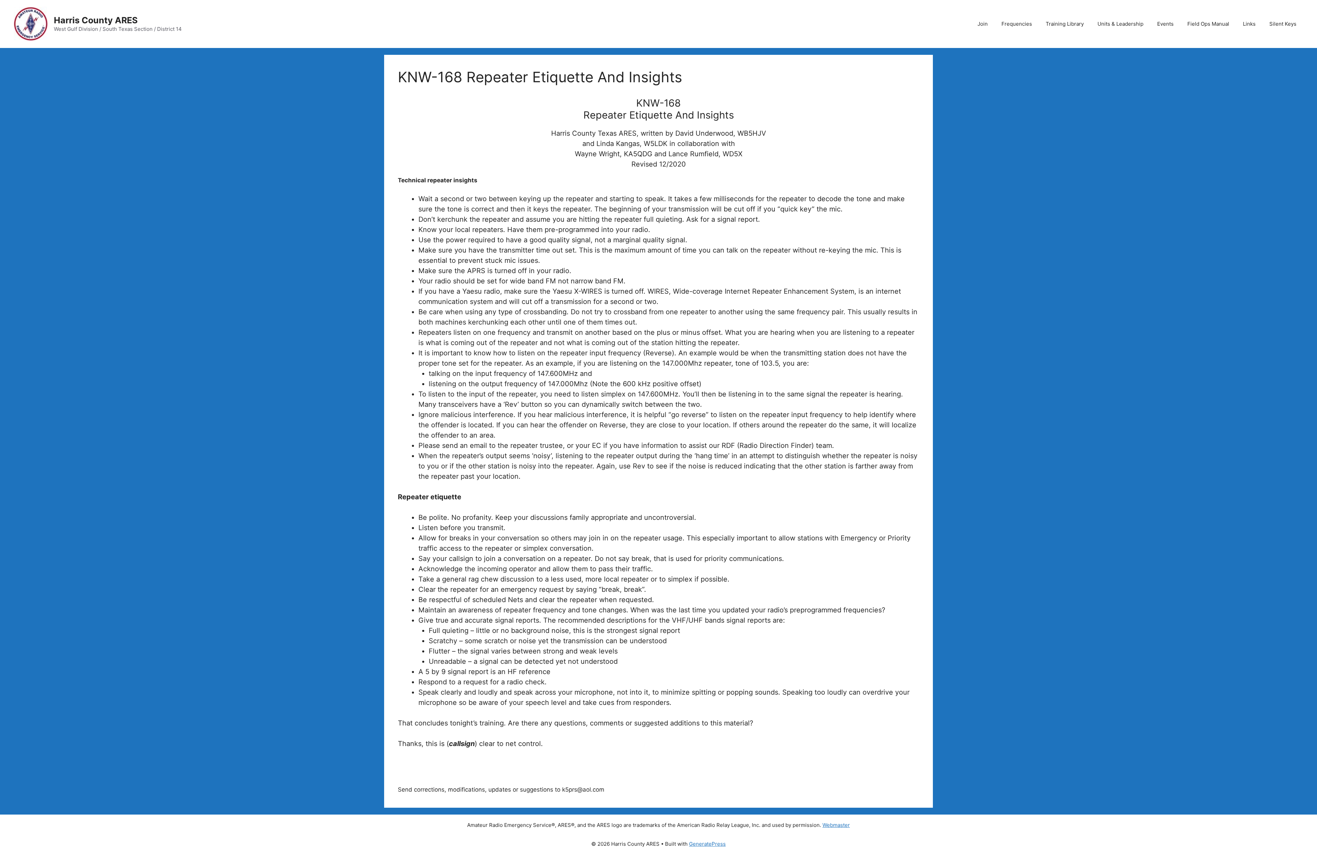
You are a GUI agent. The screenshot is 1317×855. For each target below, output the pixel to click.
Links (1249, 24)
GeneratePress (707, 844)
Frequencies (1016, 24)
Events (1165, 24)
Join (982, 24)
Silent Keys (1282, 24)
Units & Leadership (1120, 24)
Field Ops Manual (1208, 24)
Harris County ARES (96, 20)
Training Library (1065, 24)
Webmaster (836, 825)
